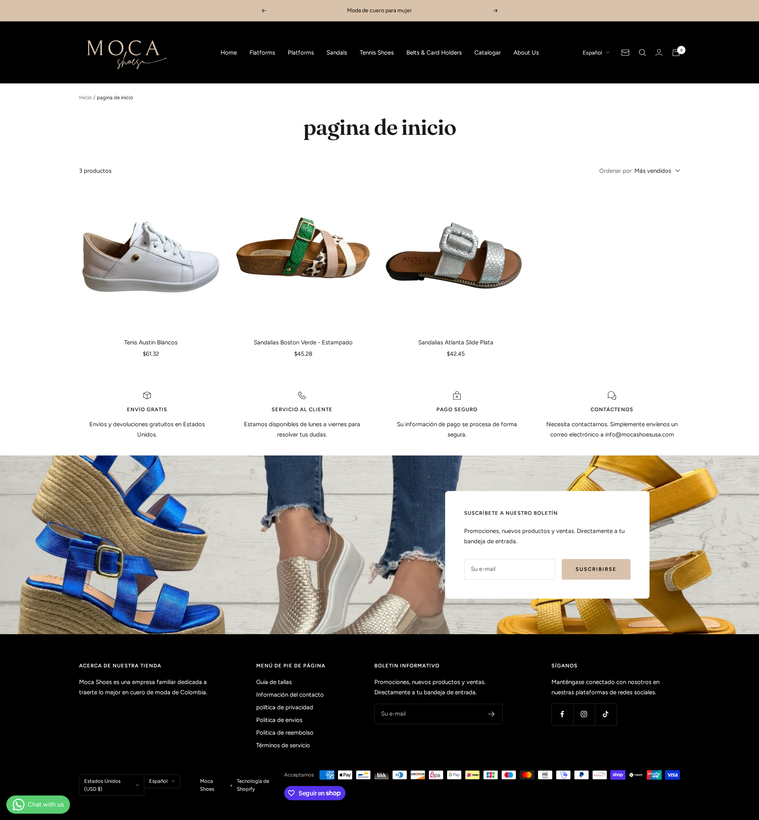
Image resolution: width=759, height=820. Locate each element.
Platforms (301, 52)
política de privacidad (284, 707)
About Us (526, 52)
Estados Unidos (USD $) (102, 785)
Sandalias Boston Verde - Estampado (303, 342)
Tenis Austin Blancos (150, 342)
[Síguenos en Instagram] (584, 714)
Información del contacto (290, 694)
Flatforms (262, 52)
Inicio (85, 97)
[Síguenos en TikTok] (606, 714)
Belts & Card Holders (434, 52)
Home (229, 52)
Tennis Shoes (377, 52)
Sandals (337, 52)
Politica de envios (279, 720)
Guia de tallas (274, 682)
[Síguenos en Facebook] (562, 714)
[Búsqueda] (642, 52)
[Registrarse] (491, 714)
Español (592, 52)
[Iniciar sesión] (659, 52)
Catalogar (487, 52)
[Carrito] (676, 52)
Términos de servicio (283, 745)
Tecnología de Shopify (253, 785)
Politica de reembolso (284, 732)
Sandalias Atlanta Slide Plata (455, 342)
